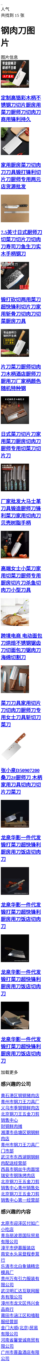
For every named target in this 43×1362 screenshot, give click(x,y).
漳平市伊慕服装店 (18, 1248)
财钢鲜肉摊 (11, 1126)
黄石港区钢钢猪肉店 (20, 1095)
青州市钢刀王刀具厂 (20, 1101)
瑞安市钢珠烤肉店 (18, 1175)
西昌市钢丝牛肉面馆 (20, 1169)
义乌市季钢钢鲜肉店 (20, 1108)
